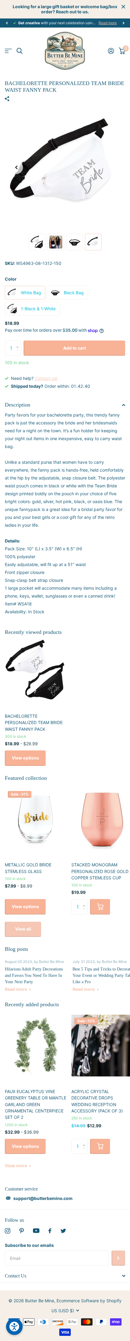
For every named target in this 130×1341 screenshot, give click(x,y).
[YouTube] (36, 1230)
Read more (108, 23)
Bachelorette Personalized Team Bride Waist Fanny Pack (34, 722)
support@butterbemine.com (43, 1198)
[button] (6, 23)
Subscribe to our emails (29, 1245)
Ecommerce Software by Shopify (89, 1300)
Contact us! (46, 378)
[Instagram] (7, 1231)
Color (11, 279)
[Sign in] (111, 51)
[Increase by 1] (19, 343)
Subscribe (118, 1258)
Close (123, 6)
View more (16, 1165)
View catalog (8, 51)
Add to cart (74, 348)
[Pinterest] (21, 1231)
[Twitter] (63, 1231)
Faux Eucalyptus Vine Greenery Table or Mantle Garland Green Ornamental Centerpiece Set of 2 (35, 1104)
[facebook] (49, 1230)
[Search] (19, 51)
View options (25, 757)
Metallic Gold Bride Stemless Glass (28, 868)
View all (23, 928)
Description (17, 405)
